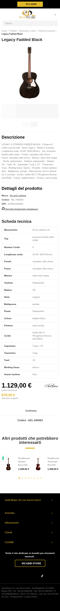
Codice (5, 199)
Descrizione (13, 137)
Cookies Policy (30, 597)
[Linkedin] (30, 576)
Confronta (30, 410)
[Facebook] (18, 576)
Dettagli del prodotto (22, 188)
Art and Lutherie (18, 195)
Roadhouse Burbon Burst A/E (24, 461)
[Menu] (3, 14)
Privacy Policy (17, 597)
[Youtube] (37, 576)
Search (54, 23)
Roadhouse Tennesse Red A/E (53, 461)
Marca (5, 195)
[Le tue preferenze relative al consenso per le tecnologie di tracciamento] (3, 458)
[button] (30, 4)
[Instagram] (24, 576)
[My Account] (51, 14)
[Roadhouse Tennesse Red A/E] (38, 464)
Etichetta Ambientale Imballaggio (21, 209)
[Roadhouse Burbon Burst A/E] (9, 464)
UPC (4, 204)
